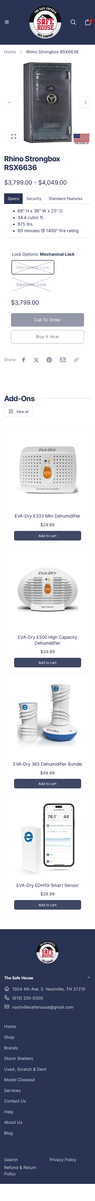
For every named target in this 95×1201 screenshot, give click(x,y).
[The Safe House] (47, 964)
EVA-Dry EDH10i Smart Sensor (47, 885)
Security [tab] (33, 198)
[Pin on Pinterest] (49, 360)
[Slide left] (9, 102)
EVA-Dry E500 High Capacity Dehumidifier (47, 640)
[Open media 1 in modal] (47, 102)
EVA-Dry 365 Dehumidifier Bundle (47, 764)
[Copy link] (76, 360)
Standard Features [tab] (65, 198)
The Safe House (39, 1192)
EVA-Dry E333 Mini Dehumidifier (48, 515)
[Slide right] (85, 102)
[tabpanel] (47, 221)
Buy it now (47, 336)
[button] (7, 22)
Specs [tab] (13, 198)
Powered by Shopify (65, 1192)
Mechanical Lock (33, 267)
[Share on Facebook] (23, 360)
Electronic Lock (31, 284)
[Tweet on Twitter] (36, 360)
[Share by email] (62, 359)
